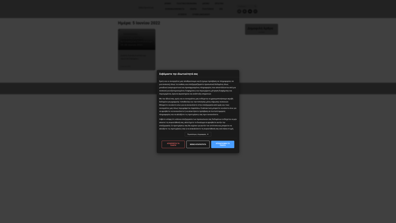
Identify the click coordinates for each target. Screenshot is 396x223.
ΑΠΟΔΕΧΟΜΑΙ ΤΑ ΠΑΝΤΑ (223, 144)
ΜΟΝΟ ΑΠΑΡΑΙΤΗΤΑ (198, 144)
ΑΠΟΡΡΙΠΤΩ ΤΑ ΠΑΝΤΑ (173, 144)
